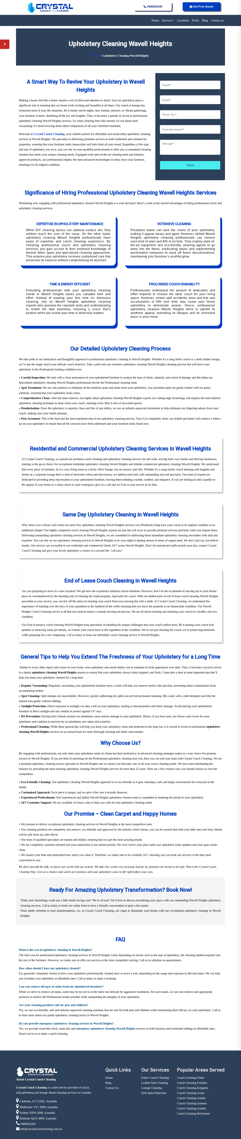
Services (167, 20)
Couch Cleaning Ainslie (191, 1098)
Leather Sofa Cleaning (154, 1082)
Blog (205, 20)
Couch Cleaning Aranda (191, 1108)
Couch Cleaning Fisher (190, 1077)
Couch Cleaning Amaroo (192, 1103)
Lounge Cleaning (151, 1087)
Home (155, 20)
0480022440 (154, 6)
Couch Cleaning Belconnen (193, 1113)
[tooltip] (4, 35)
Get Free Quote (202, 6)
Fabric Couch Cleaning (155, 1077)
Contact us (217, 20)
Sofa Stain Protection (153, 1093)
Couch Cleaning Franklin (192, 1082)
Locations (183, 20)
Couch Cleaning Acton (190, 1093)
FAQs (195, 20)
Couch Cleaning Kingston (192, 1087)
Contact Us (112, 1087)
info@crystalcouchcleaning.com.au (41, 1129)
